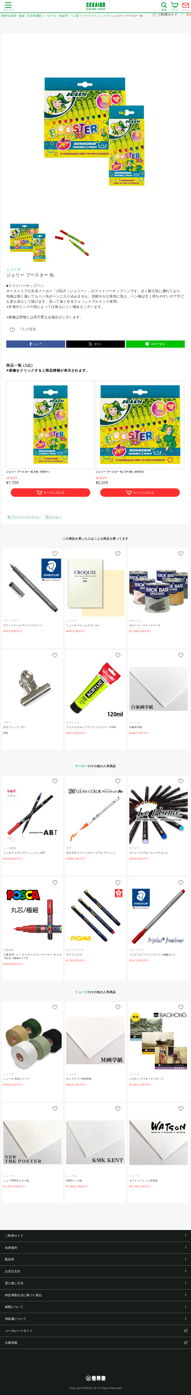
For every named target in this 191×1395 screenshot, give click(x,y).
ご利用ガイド (168, 14)
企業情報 (11, 1342)
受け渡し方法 (14, 1283)
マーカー (55, 517)
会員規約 (11, 1247)
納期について (14, 1307)
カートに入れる (54, 492)
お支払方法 (12, 1271)
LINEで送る (158, 344)
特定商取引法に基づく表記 (23, 1295)
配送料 (9, 1259)
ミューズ (13, 269)
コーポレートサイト (19, 1331)
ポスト (98, 344)
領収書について (15, 1319)
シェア (37, 344)
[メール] (185, 6)
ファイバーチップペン (26, 517)
